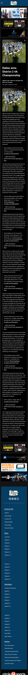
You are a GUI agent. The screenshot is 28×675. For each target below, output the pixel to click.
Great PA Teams (9, 663)
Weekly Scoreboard (10, 588)
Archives (7, 537)
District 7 (7, 570)
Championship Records (11, 651)
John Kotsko (5, 84)
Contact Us (8, 519)
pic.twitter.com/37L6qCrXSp (11, 402)
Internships (8, 525)
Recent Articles (9, 528)
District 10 (7, 579)
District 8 (7, 573)
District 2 (12, 80)
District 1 (7, 540)
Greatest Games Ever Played (13, 660)
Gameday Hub (19, 80)
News (3, 82)
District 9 (7, 576)
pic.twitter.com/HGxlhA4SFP (11, 153)
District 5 (7, 564)
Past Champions (9, 645)
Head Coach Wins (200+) (12, 657)
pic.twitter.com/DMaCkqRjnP (11, 204)
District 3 (7, 546)
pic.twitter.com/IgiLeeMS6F (11, 283)
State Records (9, 648)
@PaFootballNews (9, 202)
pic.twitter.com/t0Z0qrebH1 (11, 322)
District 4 (7, 549)
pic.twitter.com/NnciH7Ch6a (11, 363)
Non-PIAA (7, 633)
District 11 (7, 552)
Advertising (8, 516)
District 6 (7, 567)
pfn (7, 82)
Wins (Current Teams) (11, 654)
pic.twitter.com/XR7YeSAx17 (11, 241)
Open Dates (8, 636)
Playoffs (10, 82)
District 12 (7, 555)
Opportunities (8, 522)
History (7, 513)
